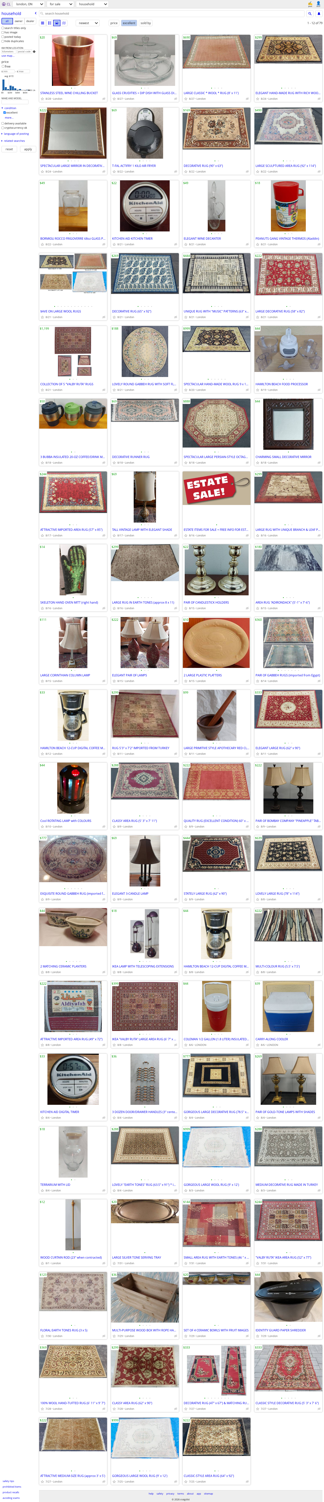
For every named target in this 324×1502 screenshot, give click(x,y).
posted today (12, 37)
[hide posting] (104, 99)
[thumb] (49, 23)
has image (10, 32)
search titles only (15, 28)
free (7, 66)
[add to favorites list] (42, 99)
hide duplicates (14, 41)
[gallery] (56, 23)
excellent (12, 112)
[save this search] (318, 13)
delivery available (15, 123)
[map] (64, 23)
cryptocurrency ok (15, 127)
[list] (42, 23)
